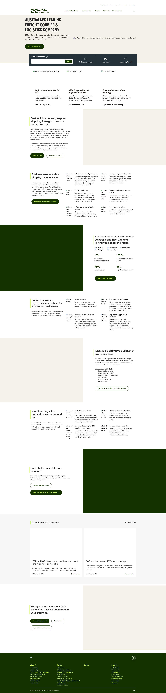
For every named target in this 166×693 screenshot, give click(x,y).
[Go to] (39, 11)
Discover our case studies (41, 485)
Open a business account (41, 628)
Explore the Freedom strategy (113, 105)
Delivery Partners (35, 680)
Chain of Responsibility (117, 676)
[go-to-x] (34, 658)
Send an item (37, 155)
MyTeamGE (114, 683)
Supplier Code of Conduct (64, 678)
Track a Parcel (115, 667)
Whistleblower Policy (63, 685)
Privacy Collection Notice (64, 670)
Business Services (115, 680)
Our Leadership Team (36, 676)
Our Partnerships (35, 678)
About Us (106, 11)
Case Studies (117, 11)
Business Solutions (71, 11)
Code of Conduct (62, 674)
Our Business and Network (37, 674)
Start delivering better (42, 105)
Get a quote (58, 621)
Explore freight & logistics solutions (45, 201)
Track (97, 11)
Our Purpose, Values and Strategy (39, 672)
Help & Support (104, 5)
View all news (130, 522)
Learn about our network (105, 278)
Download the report (76, 105)
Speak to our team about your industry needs (112, 388)
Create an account (55, 155)
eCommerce (86, 11)
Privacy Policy (61, 667)
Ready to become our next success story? (46, 492)
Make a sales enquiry (34, 46)
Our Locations (34, 683)
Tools (125, 5)
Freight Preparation (116, 678)
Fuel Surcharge (115, 674)
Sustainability (34, 670)
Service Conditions (62, 676)
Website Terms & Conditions (65, 672)
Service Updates (115, 672)
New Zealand (132, 5)
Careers (111, 5)
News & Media (119, 5)
